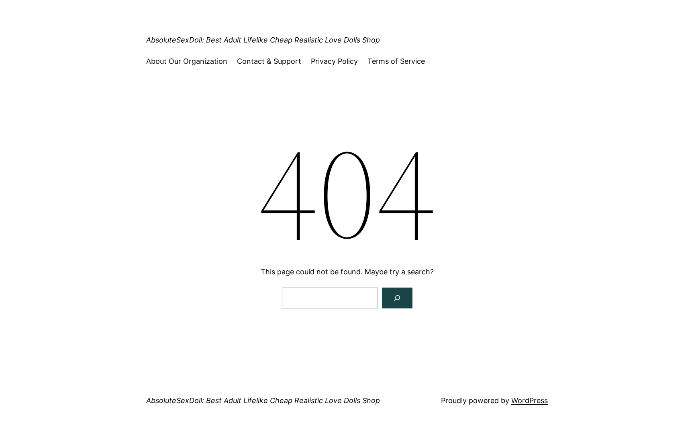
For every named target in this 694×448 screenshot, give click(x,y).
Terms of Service (396, 61)
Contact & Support (269, 61)
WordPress (529, 400)
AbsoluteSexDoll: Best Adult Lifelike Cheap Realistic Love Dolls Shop (263, 40)
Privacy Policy (334, 61)
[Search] (397, 298)
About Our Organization (186, 61)
